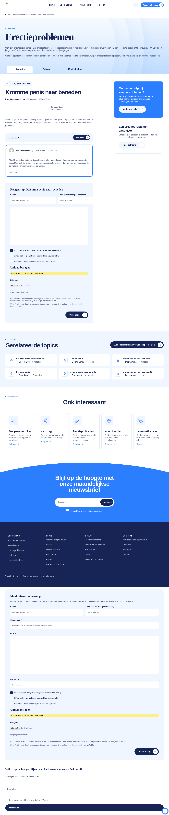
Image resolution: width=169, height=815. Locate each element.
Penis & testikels (53, 549)
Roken (49, 545)
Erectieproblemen (20, 15)
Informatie (19, 69)
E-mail (72, 195)
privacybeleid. (51, 261)
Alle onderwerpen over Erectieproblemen (134, 345)
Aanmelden (108, 502)
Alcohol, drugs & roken (56, 540)
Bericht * (14, 633)
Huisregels (127, 549)
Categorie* (15, 679)
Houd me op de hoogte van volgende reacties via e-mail (37, 250)
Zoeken (135, 4)
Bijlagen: (14, 280)
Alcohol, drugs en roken (94, 545)
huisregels (35, 261)
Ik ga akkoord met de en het (35, 261)
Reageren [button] (13, 172)
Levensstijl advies (15, 560)
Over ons (127, 545)
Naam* (13, 195)
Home (7, 15)
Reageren (80, 137)
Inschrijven (14, 808)
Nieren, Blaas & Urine (93, 559)
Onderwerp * (16, 620)
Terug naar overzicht (20, 84)
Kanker (49, 559)
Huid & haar (51, 554)
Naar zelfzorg (129, 145)
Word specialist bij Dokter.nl (135, 540)
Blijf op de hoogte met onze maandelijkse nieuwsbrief (35, 256)
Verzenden (74, 315)
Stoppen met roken (16, 540)
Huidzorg (12, 555)
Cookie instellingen (30, 576)
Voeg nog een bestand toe (19, 292)
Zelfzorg (46, 69)
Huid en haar (90, 549)
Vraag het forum (150, 5)
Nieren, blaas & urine (55, 564)
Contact (126, 554)
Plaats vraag (144, 751)
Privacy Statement (47, 576)
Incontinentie (13, 545)
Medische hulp (75, 69)
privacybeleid (96, 511)
